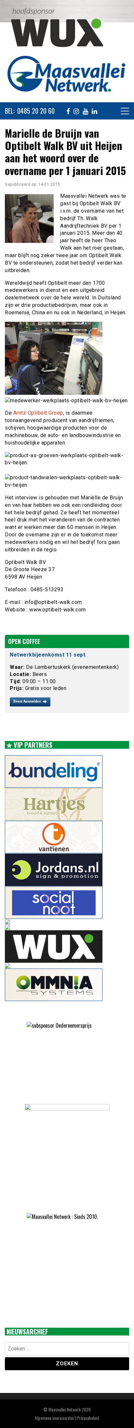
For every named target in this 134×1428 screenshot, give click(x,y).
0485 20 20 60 (36, 111)
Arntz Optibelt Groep (38, 413)
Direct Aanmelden (27, 701)
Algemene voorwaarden (54, 1417)
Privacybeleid (88, 1417)
